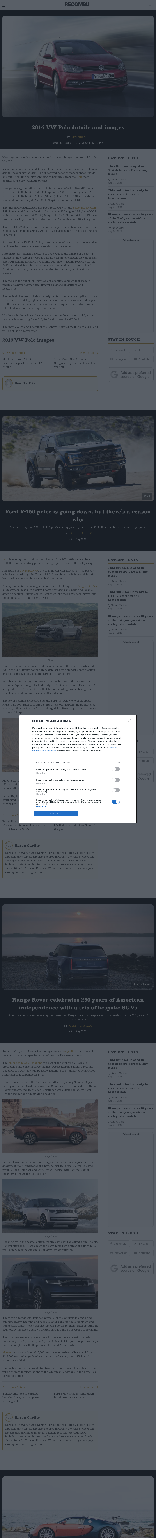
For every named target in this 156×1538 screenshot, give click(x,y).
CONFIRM (56, 813)
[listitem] (78, 762)
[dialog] (78, 769)
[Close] (131, 721)
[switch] (116, 769)
